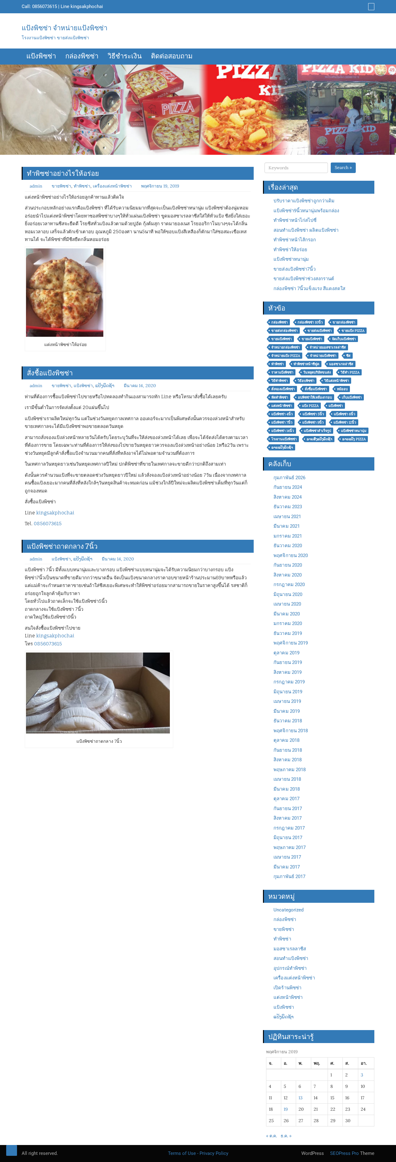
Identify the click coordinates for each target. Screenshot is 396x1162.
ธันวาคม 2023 (287, 506)
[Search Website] (370, 6)
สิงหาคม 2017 (287, 818)
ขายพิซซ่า (61, 186)
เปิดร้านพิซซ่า (287, 988)
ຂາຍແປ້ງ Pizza (354, 439)
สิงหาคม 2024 (287, 497)
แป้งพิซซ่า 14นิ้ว (282, 431)
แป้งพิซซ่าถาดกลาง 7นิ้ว (62, 546)
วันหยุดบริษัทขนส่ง (317, 372)
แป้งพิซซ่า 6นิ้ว (344, 414)
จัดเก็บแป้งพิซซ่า (344, 339)
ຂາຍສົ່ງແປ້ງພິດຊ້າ (319, 439)
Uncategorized (288, 910)
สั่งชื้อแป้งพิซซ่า (50, 373)
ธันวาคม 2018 (287, 721)
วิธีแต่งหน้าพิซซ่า (336, 380)
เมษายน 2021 (287, 516)
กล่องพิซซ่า (81, 56)
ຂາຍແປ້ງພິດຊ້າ (282, 447)
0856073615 (44, 6)
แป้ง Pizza (310, 406)
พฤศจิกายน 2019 (290, 643)
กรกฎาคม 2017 (289, 828)
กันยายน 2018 (287, 750)
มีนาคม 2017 (286, 867)
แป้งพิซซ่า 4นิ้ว (282, 414)
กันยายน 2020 (287, 565)
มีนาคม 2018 (286, 789)
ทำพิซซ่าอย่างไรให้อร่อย (63, 173)
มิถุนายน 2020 (287, 594)
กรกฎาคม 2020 (289, 584)
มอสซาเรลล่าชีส (341, 364)
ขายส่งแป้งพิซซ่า (320, 330)
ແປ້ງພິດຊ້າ (104, 385)
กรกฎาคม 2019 (289, 682)
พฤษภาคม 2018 (289, 769)
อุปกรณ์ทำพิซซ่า (290, 968)
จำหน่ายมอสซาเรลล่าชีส (328, 347)
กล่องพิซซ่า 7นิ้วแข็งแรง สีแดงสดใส (309, 288)
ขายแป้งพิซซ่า (281, 339)
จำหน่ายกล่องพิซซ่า (285, 347)
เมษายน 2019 (287, 701)
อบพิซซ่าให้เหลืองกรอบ (315, 397)
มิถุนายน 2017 (287, 837)
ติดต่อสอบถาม (172, 56)
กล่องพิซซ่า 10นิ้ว (310, 322)
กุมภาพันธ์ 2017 (289, 876)
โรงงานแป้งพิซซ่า (284, 439)
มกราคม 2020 (287, 623)
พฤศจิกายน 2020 (290, 555)
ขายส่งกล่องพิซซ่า (284, 330)
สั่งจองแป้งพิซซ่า (283, 389)
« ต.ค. (271, 1136)
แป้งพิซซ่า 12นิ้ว (345, 422)
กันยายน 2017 (287, 808)
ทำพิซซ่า (82, 186)
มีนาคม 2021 (286, 526)
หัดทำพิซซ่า (279, 397)
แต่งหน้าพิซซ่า (281, 406)
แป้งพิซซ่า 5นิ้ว (313, 414)
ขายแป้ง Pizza (353, 330)
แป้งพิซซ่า (41, 56)
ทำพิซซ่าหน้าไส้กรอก (294, 240)
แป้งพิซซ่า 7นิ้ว (281, 422)
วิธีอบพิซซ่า (306, 380)
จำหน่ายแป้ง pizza (285, 355)
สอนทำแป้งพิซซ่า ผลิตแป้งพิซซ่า (305, 230)
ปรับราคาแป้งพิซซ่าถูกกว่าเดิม (303, 201)
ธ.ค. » (286, 1136)
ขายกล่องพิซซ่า (344, 322)
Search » (343, 167)
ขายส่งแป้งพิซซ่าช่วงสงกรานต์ (303, 278)
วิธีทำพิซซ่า (279, 380)
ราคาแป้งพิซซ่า (282, 372)
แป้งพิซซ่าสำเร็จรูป (317, 431)
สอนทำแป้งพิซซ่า (290, 958)
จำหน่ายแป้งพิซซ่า (323, 355)
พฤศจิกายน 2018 (290, 730)
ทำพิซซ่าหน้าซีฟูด (306, 364)
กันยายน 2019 (287, 662)
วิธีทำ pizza (350, 372)
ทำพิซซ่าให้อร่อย (290, 249)
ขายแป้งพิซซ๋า (312, 339)
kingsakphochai (87, 6)
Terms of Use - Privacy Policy (198, 1153)
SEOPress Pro (344, 1153)
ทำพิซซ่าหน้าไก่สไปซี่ (294, 220)
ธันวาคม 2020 (287, 545)
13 (301, 1098)
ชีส (348, 355)
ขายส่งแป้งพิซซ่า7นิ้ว (294, 269)
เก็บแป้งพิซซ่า (352, 397)
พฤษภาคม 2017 (289, 847)
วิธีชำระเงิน (125, 56)
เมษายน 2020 (287, 604)
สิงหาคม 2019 (287, 672)
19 (286, 1109)
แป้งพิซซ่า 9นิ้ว (313, 422)
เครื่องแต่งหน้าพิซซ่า (112, 186)
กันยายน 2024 (287, 487)
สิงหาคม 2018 (287, 760)
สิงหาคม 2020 (287, 575)
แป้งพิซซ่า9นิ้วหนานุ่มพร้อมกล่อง (306, 210)
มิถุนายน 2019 (287, 692)
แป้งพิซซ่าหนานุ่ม (291, 259)
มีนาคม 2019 (286, 711)
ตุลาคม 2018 (286, 740)
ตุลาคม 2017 (286, 798)
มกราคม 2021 (287, 536)
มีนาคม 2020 (286, 614)
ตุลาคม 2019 (286, 653)
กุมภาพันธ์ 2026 (289, 477)
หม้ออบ (342, 389)
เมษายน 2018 (287, 779)
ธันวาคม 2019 (287, 633)
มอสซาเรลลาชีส (289, 949)
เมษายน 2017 (287, 857)
